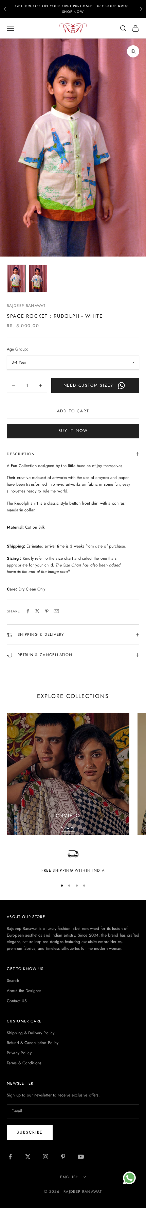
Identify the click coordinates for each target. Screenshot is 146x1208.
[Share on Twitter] (37, 611)
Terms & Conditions (24, 1063)
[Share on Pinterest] (47, 611)
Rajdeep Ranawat (26, 305)
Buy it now (73, 431)
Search (13, 980)
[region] (73, 861)
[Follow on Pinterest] (63, 1156)
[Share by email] (56, 611)
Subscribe (30, 1132)
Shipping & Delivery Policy (30, 1033)
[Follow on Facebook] (10, 1156)
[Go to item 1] (16, 278)
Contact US (17, 1001)
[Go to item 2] (38, 278)
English (69, 1177)
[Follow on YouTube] (80, 1156)
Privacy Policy (19, 1053)
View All (68, 828)
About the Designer (24, 991)
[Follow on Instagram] (45, 1156)
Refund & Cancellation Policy (32, 1043)
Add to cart (73, 411)
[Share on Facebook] (28, 611)
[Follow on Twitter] (27, 1156)
